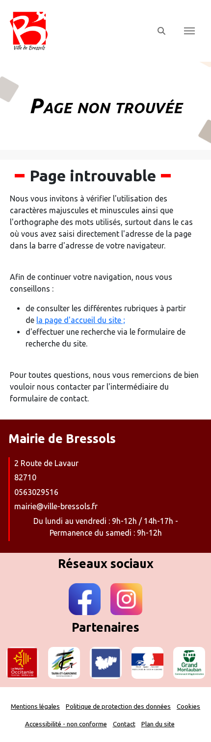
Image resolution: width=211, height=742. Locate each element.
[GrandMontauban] (189, 663)
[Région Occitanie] (22, 663)
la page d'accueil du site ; (80, 320)
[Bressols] (77, 31)
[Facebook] (85, 599)
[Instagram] (126, 599)
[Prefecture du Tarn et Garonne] (147, 663)
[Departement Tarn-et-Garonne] (64, 663)
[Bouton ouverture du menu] (189, 31)
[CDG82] (106, 663)
